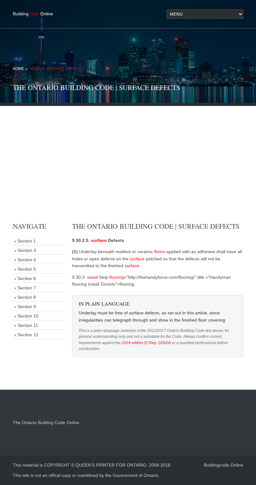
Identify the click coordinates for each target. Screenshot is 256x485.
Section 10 (27, 315)
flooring (116, 277)
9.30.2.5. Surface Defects (57, 69)
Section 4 (26, 259)
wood (92, 277)
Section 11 (27, 325)
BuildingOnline (33, 13)
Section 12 (27, 334)
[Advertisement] (128, 149)
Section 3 (26, 250)
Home (18, 69)
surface (99, 240)
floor (158, 251)
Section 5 (26, 269)
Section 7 (26, 287)
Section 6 (26, 278)
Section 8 (26, 297)
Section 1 (26, 240)
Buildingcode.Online (223, 465)
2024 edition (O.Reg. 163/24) (146, 343)
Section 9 (26, 306)
